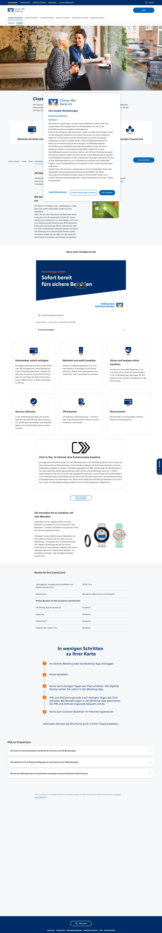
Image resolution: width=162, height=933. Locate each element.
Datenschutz (60, 930)
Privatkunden (12, 3)
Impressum (50, 930)
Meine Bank (52, 3)
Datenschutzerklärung (57, 116)
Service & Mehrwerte (66, 3)
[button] (81, 329)
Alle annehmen (107, 193)
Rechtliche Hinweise (91, 930)
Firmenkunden (25, 3)
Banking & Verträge (39, 3)
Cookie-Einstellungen (58, 192)
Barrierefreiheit (109, 930)
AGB (101, 930)
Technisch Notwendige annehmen (83, 193)
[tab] (15, 17)
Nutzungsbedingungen (74, 930)
